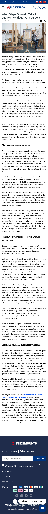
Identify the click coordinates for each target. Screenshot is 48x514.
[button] (24, 471)
